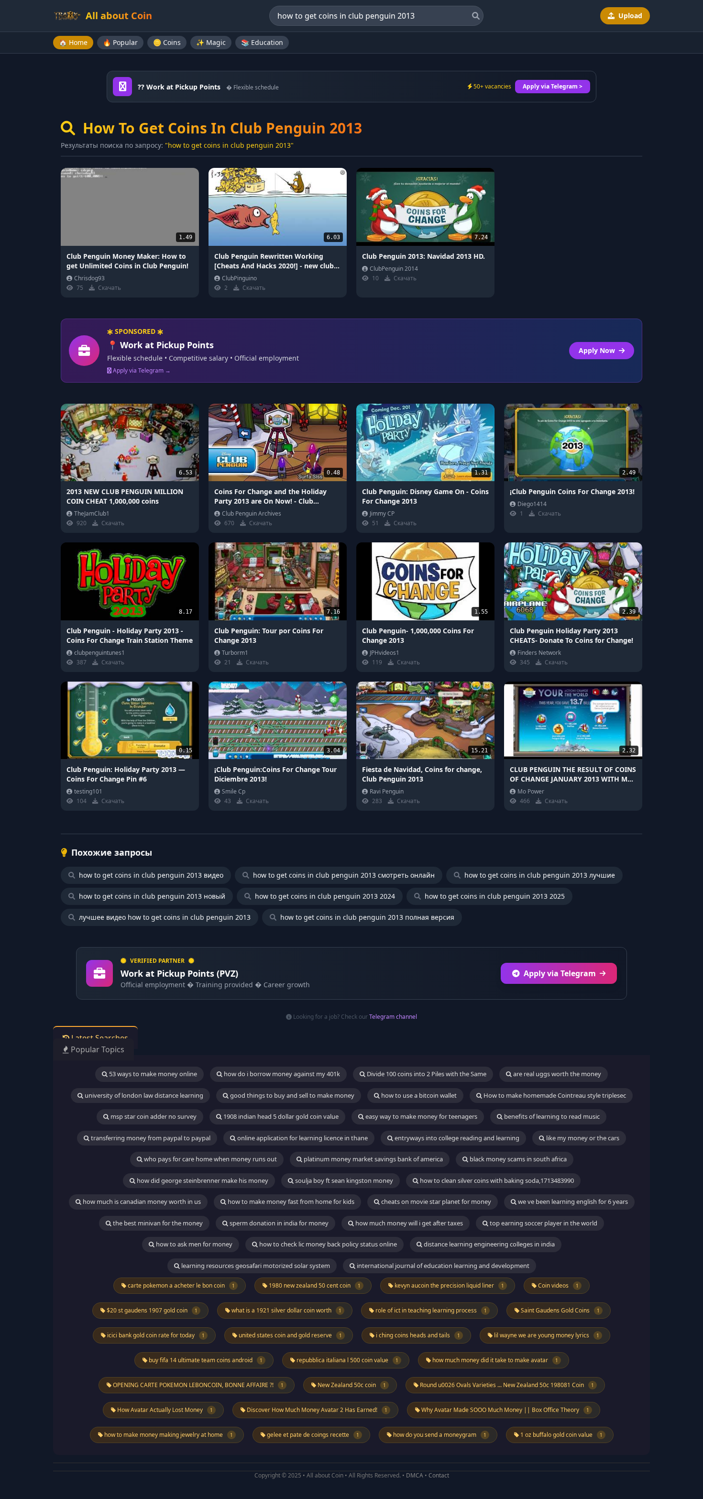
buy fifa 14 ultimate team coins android (205, 1360)
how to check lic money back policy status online (327, 1244)
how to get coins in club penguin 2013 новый (151, 896)
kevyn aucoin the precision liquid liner (448, 1285)
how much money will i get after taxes (408, 1223)
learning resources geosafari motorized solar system (255, 1265)
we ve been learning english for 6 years (572, 1201)
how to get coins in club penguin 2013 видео (150, 875)
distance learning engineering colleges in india (488, 1244)
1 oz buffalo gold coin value (561, 1435)
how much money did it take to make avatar (494, 1360)
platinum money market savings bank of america (372, 1159)
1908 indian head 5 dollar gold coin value (280, 1116)
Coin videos (558, 1285)
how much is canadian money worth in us (141, 1201)
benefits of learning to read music (551, 1116)
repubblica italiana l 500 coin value (346, 1360)
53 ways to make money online (152, 1073)
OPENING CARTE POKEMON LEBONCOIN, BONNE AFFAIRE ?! (197, 1385)
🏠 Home (73, 42)
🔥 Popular (120, 42)
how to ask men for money (193, 1244)
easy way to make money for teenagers (420, 1116)
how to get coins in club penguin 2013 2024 (324, 896)
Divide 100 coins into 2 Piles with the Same (425, 1073)
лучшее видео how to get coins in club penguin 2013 (164, 917)
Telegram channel (393, 1017)
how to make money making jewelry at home (168, 1435)
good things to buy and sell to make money (291, 1095)
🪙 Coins (167, 42)
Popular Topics (96, 1049)
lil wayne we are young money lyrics (546, 1335)
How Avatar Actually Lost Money (164, 1410)
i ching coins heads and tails (417, 1335)
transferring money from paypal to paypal (149, 1138)
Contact (438, 1475)
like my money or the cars (582, 1138)
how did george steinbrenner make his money (201, 1180)
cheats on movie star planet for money (435, 1201)
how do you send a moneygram (439, 1435)
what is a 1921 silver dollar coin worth (285, 1310)
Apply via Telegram (560, 973)
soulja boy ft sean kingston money (343, 1180)
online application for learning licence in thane (302, 1138)
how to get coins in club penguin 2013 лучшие (538, 875)
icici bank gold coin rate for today (155, 1335)
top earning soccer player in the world (542, 1223)
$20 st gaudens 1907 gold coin (151, 1310)
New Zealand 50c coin (351, 1385)
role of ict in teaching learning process (430, 1310)
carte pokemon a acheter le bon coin (180, 1285)
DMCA (414, 1475)
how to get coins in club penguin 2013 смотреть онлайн (343, 875)
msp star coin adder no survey (153, 1116)
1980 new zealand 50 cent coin (314, 1285)
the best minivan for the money (157, 1223)
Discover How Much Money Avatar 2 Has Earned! (316, 1410)
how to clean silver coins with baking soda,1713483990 (496, 1180)
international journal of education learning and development (442, 1265)
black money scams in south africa (517, 1159)
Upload (629, 15)
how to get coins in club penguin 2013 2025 (494, 896)
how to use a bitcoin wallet (418, 1095)
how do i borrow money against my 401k (281, 1073)
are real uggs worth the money (556, 1073)
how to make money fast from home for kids (290, 1201)
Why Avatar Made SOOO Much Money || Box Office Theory (504, 1410)
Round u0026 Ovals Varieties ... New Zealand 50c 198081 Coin (506, 1385)
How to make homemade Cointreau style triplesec (554, 1095)
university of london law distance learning (143, 1095)
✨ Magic (211, 42)
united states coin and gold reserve (289, 1335)
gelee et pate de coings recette (312, 1435)
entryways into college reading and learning (456, 1138)
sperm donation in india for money (278, 1223)
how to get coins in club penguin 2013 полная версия (366, 917)
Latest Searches (98, 1038)
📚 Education (262, 42)
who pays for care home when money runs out (210, 1159)
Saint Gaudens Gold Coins (559, 1310)
